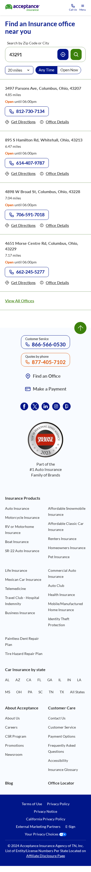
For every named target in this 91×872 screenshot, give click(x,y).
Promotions (14, 745)
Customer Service (62, 727)
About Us (12, 718)
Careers (11, 727)
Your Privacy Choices (42, 834)
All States (77, 692)
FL (39, 680)
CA (28, 680)
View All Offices (19, 300)
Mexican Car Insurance (23, 579)
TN (51, 692)
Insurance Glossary (63, 769)
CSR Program (15, 736)
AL (7, 680)
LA (79, 680)
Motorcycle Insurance (22, 517)
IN (69, 680)
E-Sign (70, 826)
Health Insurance (61, 594)
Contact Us (56, 718)
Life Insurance (16, 570)
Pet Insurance (59, 557)
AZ (17, 680)
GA (49, 680)
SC (40, 692)
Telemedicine (15, 588)
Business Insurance (20, 613)
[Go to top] (80, 328)
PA (30, 692)
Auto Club (56, 585)
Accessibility (58, 760)
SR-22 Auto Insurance (22, 551)
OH (19, 692)
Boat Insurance (17, 541)
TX (62, 692)
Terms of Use (32, 804)
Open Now (69, 70)
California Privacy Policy (45, 819)
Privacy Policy (58, 804)
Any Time (46, 70)
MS (7, 692)
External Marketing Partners (38, 826)
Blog (9, 782)
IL (59, 680)
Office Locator (61, 782)
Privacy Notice (45, 811)
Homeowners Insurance (66, 548)
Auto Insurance (17, 508)
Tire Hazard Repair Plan (23, 653)
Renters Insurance (62, 538)
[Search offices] (76, 54)
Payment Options (61, 736)
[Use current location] (63, 54)
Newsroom (13, 754)
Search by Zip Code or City (28, 43)
